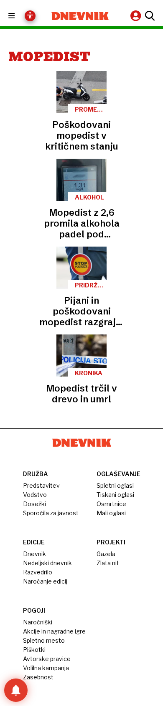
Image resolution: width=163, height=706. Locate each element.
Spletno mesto (44, 640)
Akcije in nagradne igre (54, 631)
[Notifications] (16, 690)
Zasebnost (38, 677)
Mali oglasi (111, 512)
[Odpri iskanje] (149, 16)
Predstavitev (41, 485)
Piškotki (34, 649)
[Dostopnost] (30, 15)
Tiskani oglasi (115, 494)
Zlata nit (108, 562)
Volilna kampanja (46, 667)
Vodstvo (35, 494)
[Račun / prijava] (136, 15)
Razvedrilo (37, 572)
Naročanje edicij (45, 581)
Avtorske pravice (47, 658)
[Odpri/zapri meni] (19, 16)
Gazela (106, 553)
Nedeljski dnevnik (47, 562)
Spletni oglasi (115, 485)
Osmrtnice (111, 503)
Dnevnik (34, 553)
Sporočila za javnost (51, 512)
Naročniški (37, 622)
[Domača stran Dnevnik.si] (80, 16)
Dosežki (34, 503)
